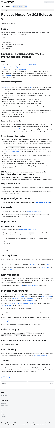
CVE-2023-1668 (33, 264)
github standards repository (14, 321)
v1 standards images (30, 300)
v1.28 (31, 87)
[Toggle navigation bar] (2, 2)
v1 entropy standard (28, 298)
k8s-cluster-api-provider (31, 285)
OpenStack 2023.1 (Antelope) (11, 67)
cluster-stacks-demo (8, 130)
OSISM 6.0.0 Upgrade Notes (42, 202)
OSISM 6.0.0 (32, 65)
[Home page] (2, 6)
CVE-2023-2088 (45, 267)
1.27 (15, 87)
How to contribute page (40, 355)
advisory (49, 264)
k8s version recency (16, 303)
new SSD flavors (16, 298)
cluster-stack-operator (17, 128)
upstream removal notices (34, 211)
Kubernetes (6, 87)
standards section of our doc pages (10, 319)
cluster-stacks (5, 128)
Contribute (4, 395)
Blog (2, 414)
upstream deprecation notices (27, 229)
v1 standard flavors (46, 296)
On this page (5, 10)
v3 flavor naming (20, 296)
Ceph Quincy (22, 69)
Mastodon (4, 405)
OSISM (21, 285)
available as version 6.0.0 (36, 85)
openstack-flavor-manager (13, 151)
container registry (6, 305)
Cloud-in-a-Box (7, 75)
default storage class (28, 303)
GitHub (3, 416)
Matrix (3, 403)
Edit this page (6, 377)
